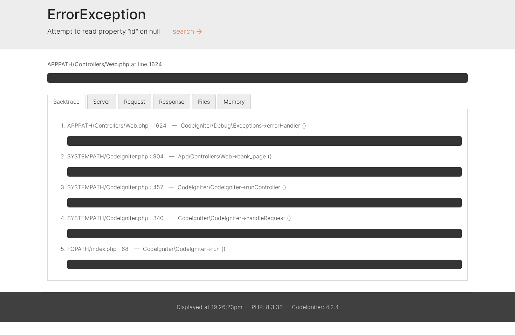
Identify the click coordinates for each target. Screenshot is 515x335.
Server (101, 101)
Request (134, 101)
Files (204, 101)
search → (187, 31)
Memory (234, 101)
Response (171, 101)
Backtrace (66, 101)
